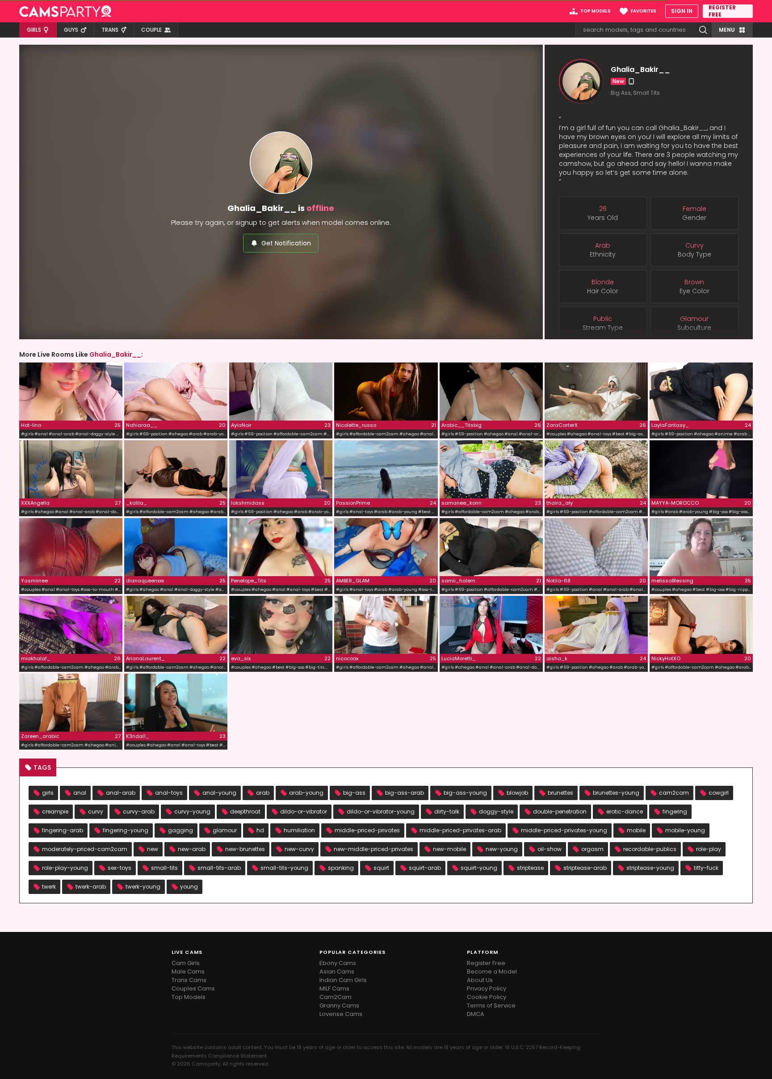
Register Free (486, 963)
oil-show (549, 849)
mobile (636, 830)
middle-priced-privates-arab (460, 830)
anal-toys (169, 793)
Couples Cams (193, 988)
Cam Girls (186, 963)
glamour (225, 830)
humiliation (299, 830)
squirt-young (479, 868)
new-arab (192, 849)
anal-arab (120, 793)
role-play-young (65, 868)
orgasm (592, 849)
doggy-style (496, 811)
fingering (675, 811)
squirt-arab (425, 868)
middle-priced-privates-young (564, 830)
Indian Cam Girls (343, 980)
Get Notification (286, 243)
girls (48, 793)
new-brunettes (245, 849)
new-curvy (299, 849)
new (152, 849)
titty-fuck (706, 868)
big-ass (354, 793)
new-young (502, 849)
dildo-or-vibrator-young (381, 811)
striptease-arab (585, 868)
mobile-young (685, 830)
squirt (381, 868)
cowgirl (719, 793)
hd (260, 830)
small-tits (164, 868)
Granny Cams (339, 1005)
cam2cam (674, 793)
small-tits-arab (219, 868)
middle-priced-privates (367, 830)
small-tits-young (284, 868)
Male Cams (188, 971)
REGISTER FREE (722, 11)
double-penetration (560, 811)
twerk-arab (91, 886)
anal (79, 793)
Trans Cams (189, 980)
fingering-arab (62, 830)
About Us (480, 980)
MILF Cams (334, 988)
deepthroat (245, 811)
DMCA (475, 1014)
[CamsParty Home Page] (65, 11)
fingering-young (125, 830)
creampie (55, 811)
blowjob (517, 793)
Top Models (189, 997)
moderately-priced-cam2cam (84, 849)
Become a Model (492, 971)
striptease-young (650, 868)
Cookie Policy (486, 997)
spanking (341, 868)
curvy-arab (139, 811)
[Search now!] (703, 30)
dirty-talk (446, 811)
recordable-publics (649, 849)
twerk (49, 886)
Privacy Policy (486, 988)
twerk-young (143, 886)
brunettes (560, 793)
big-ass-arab (404, 793)
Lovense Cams (340, 1014)
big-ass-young (465, 793)
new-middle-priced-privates (373, 849)
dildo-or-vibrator (303, 811)
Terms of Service (491, 1005)
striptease (530, 868)
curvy (95, 811)
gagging (180, 830)
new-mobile (449, 849)
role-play (708, 849)
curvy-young (192, 811)
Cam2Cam (335, 997)
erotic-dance (624, 811)
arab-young (306, 793)
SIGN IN (681, 11)
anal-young (219, 793)
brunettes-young (616, 793)
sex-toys (119, 868)
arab (262, 793)
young (189, 886)
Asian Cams (336, 971)
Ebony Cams (337, 963)
